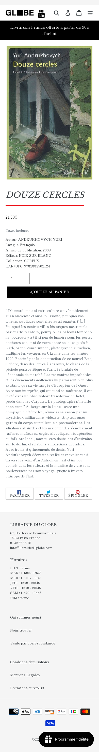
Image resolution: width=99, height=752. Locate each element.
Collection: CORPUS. (23, 260)
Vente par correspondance (32, 642)
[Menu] (90, 12)
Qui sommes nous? (26, 617)
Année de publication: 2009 (28, 249)
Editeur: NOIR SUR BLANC (28, 255)
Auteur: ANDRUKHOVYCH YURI (34, 239)
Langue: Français (20, 244)
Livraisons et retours (27, 687)
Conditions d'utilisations (29, 661)
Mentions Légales (25, 674)
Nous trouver (21, 630)
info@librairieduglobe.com (31, 547)
